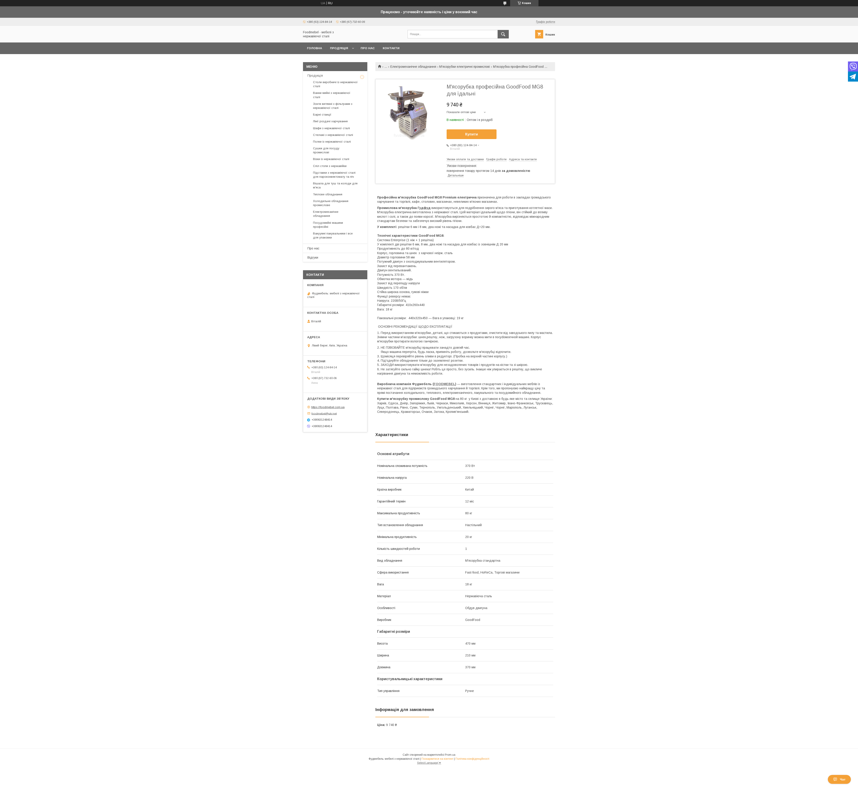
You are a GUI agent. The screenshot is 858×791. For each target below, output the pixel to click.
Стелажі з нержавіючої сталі (333, 135)
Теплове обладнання (327, 194)
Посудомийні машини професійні (328, 224)
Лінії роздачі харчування (330, 121)
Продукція (339, 48)
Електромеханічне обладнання (413, 66)
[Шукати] (503, 34)
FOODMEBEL (444, 384)
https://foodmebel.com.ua (328, 407)
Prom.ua (450, 754)
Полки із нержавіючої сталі (332, 141)
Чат (842, 779)
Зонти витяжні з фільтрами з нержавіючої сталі (332, 106)
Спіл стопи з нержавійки (330, 166)
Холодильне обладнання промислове (330, 203)
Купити (471, 134)
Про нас (368, 48)
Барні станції (322, 114)
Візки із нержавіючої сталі (331, 159)
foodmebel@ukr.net (324, 413)
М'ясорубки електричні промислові (464, 66)
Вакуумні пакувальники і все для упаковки (333, 235)
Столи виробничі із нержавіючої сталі (335, 84)
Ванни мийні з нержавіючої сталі (331, 95)
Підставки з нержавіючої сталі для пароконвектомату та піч (334, 174)
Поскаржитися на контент (437, 758)
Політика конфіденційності (472, 758)
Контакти (391, 48)
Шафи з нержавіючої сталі (331, 128)
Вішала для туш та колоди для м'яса (335, 185)
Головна (314, 48)
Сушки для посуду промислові (326, 150)
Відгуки (312, 257)
